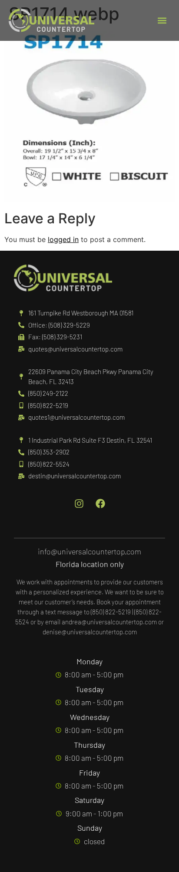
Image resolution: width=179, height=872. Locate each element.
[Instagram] (79, 503)
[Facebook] (100, 503)
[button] (162, 20)
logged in (63, 239)
